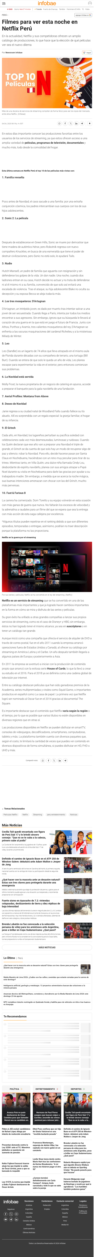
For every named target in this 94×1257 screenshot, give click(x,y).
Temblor (62, 9)
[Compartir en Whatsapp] (59, 123)
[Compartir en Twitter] (70, 123)
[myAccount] (90, 3)
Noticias (73, 814)
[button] (4, 3)
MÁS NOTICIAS (47, 947)
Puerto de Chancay (50, 9)
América (29, 1205)
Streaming (37, 814)
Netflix (25, 814)
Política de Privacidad (83, 1212)
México (29, 1225)
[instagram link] (16, 1214)
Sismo (22, 9)
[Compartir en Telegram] (82, 123)
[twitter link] (11, 1214)
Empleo (47, 1209)
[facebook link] (6, 1214)
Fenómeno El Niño (73, 9)
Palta (87, 9)
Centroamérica (29, 1229)
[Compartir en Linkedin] (76, 123)
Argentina (29, 1209)
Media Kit (65, 1225)
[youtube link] (6, 1219)
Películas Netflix (10, 814)
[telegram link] (11, 1219)
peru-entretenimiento (56, 814)
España (29, 1217)
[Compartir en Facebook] (65, 123)
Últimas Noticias (29, 1232)
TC (83, 9)
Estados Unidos (29, 1221)
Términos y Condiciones (83, 1206)
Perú (4, 15)
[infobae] (47, 3)
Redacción (47, 1205)
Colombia (29, 1213)
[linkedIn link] (16, 1219)
